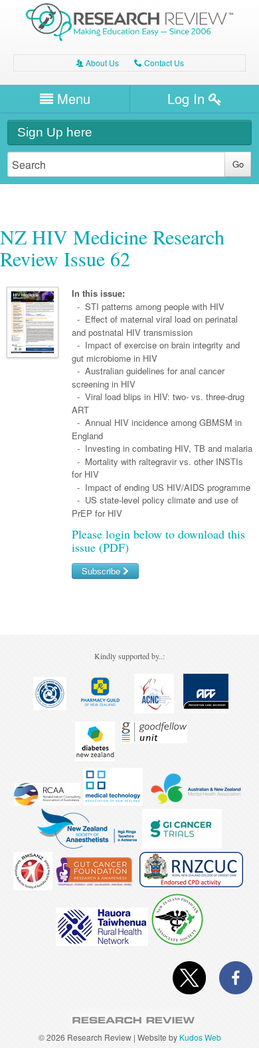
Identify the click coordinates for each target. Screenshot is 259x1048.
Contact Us (159, 62)
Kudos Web (200, 1037)
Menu (71, 98)
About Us (97, 62)
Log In (188, 98)
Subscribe (102, 570)
